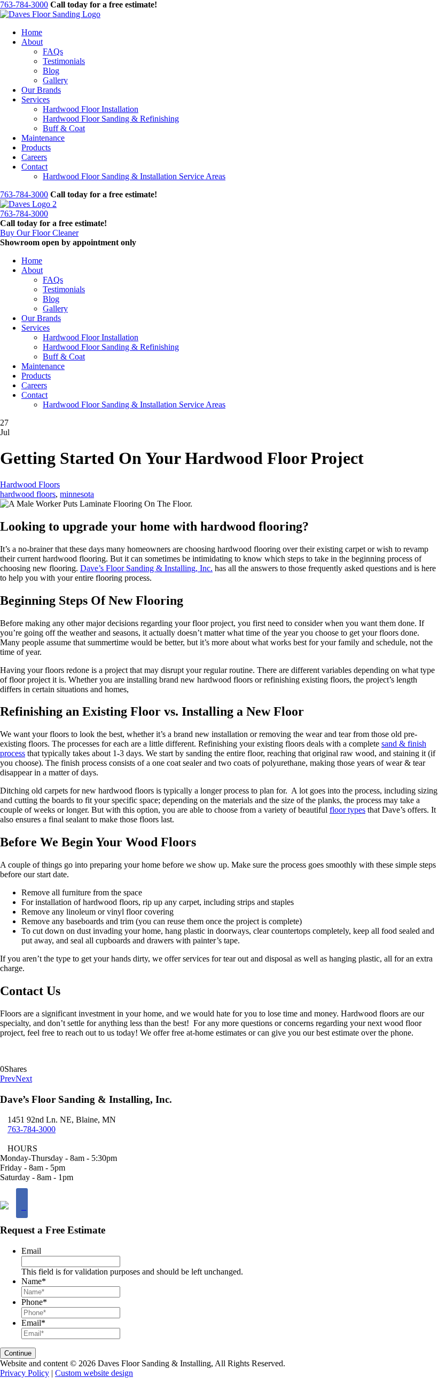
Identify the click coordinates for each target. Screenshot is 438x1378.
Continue (18, 1353)
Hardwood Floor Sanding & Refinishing (111, 118)
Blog (51, 70)
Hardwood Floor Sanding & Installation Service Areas (134, 176)
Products (36, 147)
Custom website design (94, 1372)
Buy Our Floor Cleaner (39, 232)
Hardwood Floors (30, 484)
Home (31, 32)
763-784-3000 (24, 4)
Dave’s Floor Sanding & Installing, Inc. (146, 568)
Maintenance (43, 137)
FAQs (53, 51)
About (32, 41)
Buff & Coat (64, 128)
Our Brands (41, 89)
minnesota (77, 494)
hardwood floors (28, 494)
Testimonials (64, 61)
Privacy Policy (24, 1372)
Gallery (55, 80)
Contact (34, 166)
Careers (34, 157)
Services (35, 99)
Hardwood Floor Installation (90, 109)
